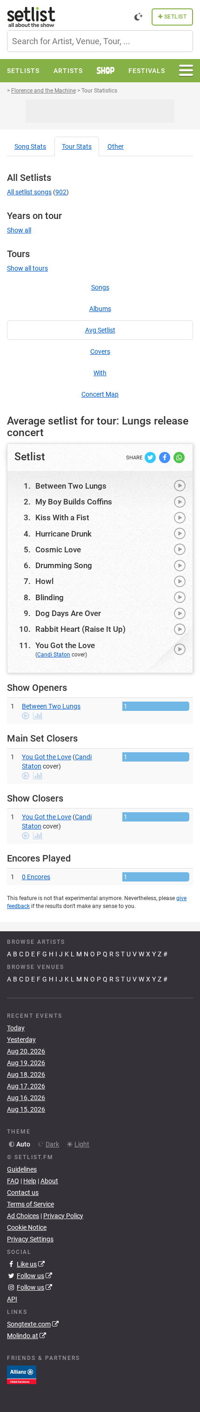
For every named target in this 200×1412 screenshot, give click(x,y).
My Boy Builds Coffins (73, 501)
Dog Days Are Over (68, 613)
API (12, 1299)
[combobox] (100, 41)
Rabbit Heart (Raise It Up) (80, 629)
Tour (77, 146)
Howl (44, 581)
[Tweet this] (151, 456)
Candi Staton (53, 654)
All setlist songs (29, 192)
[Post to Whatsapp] (179, 456)
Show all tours (27, 268)
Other (115, 146)
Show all (19, 230)
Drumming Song (63, 565)
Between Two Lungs (71, 486)
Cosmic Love (58, 549)
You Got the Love (65, 645)
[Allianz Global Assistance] (21, 1374)
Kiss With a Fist (62, 517)
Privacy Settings (30, 1239)
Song (30, 146)
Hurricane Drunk (63, 533)
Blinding (49, 597)
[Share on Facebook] (165, 456)
